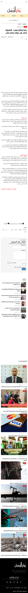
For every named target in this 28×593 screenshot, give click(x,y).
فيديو (12, 587)
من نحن (22, 587)
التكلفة (20, 229)
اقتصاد (19, 24)
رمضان (16, 229)
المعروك (24, 229)
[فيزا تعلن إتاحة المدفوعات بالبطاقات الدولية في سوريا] (14, 431)
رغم (6, 229)
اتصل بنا (7, 587)
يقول (25, 231)
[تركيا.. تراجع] (14, 479)
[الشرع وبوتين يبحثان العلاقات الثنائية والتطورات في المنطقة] (23, 293)
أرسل (24, 269)
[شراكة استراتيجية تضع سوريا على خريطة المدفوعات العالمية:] (14, 407)
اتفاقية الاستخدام (17, 587)
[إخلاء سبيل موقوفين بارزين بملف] (23, 318)
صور (10, 587)
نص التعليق (23, 250)
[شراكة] (14, 382)
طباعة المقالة (3, 36)
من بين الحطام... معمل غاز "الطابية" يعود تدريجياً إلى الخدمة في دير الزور (14, 555)
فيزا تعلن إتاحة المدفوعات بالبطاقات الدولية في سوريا (17, 436)
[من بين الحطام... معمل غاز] (14, 551)
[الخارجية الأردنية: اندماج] (23, 312)
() (20, 223)
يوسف (12, 229)
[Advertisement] (14, 77)
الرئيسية (24, 24)
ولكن (3, 229)
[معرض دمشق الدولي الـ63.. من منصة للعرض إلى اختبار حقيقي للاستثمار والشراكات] (14, 454)
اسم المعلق (23, 245)
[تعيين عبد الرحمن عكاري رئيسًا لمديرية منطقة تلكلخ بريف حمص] (23, 306)
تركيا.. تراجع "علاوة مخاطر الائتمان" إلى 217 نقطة (18, 483)
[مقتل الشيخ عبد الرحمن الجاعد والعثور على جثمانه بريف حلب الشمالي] (23, 287)
